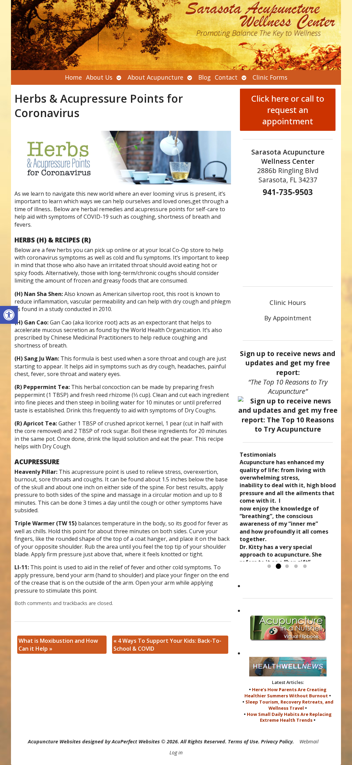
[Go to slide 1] (269, 566)
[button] (9, 315)
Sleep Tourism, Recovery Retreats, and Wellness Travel (289, 705)
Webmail (309, 741)
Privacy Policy (277, 741)
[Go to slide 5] (304, 566)
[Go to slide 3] (287, 566)
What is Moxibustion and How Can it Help (58, 644)
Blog (204, 77)
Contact (226, 77)
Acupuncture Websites (54, 741)
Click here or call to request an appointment (287, 110)
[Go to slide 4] (296, 566)
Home (73, 77)
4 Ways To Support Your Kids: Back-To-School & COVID (167, 644)
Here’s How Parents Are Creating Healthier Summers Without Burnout (286, 692)
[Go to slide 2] (278, 566)
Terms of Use (243, 741)
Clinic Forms (270, 77)
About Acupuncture (155, 77)
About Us (99, 77)
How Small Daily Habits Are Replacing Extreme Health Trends (289, 717)
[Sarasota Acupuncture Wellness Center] (176, 35)
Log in (176, 752)
